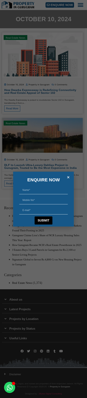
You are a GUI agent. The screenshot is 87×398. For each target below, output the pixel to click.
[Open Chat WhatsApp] (9, 387)
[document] (43, 199)
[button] (68, 177)
